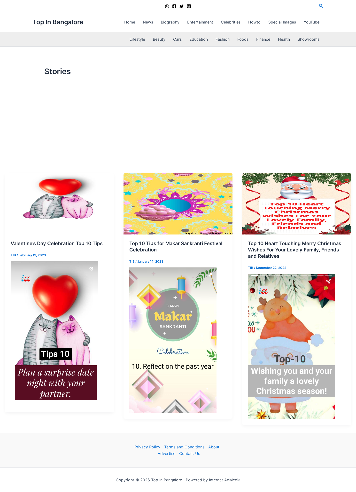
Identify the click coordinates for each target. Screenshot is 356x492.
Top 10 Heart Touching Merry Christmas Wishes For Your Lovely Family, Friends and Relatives (294, 250)
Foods (242, 39)
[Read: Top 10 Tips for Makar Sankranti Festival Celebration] (178, 203)
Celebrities (230, 22)
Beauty (159, 39)
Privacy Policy (147, 447)
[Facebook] (174, 6)
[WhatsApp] (167, 6)
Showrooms (308, 39)
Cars (177, 39)
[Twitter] (181, 6)
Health (284, 39)
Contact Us (189, 453)
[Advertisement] (178, 131)
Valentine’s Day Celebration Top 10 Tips (57, 243)
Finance (263, 39)
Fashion (223, 39)
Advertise (166, 453)
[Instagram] (189, 6)
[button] (321, 6)
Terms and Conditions (184, 447)
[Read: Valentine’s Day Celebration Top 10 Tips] (59, 203)
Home (129, 22)
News (148, 22)
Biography (170, 22)
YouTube (311, 22)
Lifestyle (137, 39)
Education (198, 39)
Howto (254, 22)
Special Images (282, 22)
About (213, 447)
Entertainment (200, 22)
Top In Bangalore (58, 22)
